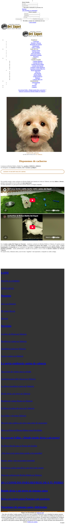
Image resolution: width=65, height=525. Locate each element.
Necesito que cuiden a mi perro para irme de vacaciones (24, 423)
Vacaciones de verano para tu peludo (16, 371)
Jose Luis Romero (8, 304)
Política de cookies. (32, 522)
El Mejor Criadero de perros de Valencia (17, 408)
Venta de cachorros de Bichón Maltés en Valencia (21, 475)
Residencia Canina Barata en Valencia (16, 401)
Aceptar (62, 522)
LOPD (5, 272)
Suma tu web (40, 512)
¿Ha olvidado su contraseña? (29, 10)
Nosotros (6, 295)
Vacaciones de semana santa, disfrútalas (24, 507)
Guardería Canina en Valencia (13, 349)
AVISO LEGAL (7, 288)
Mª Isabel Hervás (8, 311)
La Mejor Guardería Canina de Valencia (17, 386)
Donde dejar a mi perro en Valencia (15, 393)
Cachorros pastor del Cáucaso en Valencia (18, 379)
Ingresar (24, 9)
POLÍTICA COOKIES (10, 281)
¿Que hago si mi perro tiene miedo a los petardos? (21, 453)
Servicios (6, 325)
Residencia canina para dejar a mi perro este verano (22, 468)
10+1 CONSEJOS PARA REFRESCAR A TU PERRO (32, 482)
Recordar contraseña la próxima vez (33, 7)
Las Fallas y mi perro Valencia (13, 415)
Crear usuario (32, 22)
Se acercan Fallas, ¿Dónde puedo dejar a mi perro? (30, 437)
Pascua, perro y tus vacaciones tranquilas (18, 460)
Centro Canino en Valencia (12, 356)
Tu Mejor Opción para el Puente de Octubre (19, 446)
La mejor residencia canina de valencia (23, 363)
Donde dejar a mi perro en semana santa (24, 490)
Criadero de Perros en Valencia (13, 334)
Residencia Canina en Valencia (14, 341)
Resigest (4, 318)
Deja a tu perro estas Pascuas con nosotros (25, 498)
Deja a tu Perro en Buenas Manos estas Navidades (21, 430)
